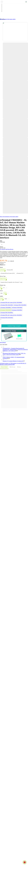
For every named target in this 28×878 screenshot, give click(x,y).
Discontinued (3, 342)
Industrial (10, 364)
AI (25, 363)
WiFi (21, 363)
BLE (24, 363)
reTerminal (2, 363)
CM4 (11, 363)
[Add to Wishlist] (14, 322)
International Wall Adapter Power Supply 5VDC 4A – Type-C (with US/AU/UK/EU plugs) (14, 354)
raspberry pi (7, 363)
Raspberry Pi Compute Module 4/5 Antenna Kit (13, 361)
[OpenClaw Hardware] (25, 862)
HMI (13, 364)
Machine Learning (4, 364)
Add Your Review (9, 249)
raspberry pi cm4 (16, 363)
